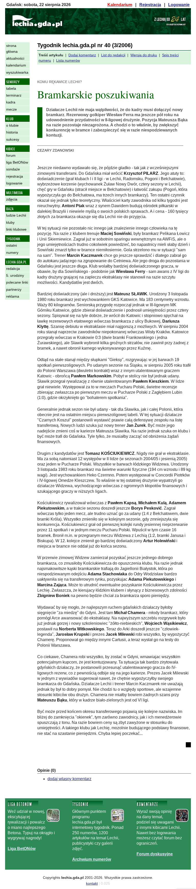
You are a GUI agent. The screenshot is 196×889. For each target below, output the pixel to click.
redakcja (13, 269)
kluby (10, 222)
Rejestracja (150, 5)
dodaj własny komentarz (69, 779)
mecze (11, 109)
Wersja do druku (143, 55)
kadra (10, 102)
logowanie (14, 183)
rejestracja (14, 176)
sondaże (13, 169)
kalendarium (16, 65)
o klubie (12, 125)
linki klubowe (16, 229)
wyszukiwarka (17, 72)
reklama (12, 296)
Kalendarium (119, 5)
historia (12, 132)
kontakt (92, 883)
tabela (11, 88)
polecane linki (17, 282)
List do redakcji (113, 55)
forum (11, 155)
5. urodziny (15, 275)
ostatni (11, 245)
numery (12, 252)
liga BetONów (17, 162)
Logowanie (179, 5)
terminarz (13, 95)
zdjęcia (11, 199)
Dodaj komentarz (82, 55)
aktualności (15, 58)
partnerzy (13, 289)
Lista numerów (68, 60)
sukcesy (12, 139)
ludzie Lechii (16, 215)
